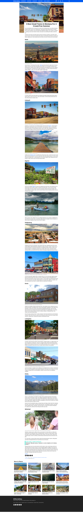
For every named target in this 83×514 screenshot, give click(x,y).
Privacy (20, 502)
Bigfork (34, 186)
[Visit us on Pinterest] (19, 504)
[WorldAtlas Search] (69, 1)
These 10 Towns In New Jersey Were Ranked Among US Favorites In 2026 (62, 482)
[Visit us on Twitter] (17, 504)
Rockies (49, 125)
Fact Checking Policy (30, 502)
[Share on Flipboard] (25, 455)
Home (14, 502)
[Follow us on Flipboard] (14, 504)
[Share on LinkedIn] (32, 455)
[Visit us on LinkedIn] (21, 504)
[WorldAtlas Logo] (17, 1)
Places (33, 458)
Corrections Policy (36, 502)
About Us (25, 502)
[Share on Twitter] (28, 455)
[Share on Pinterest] (30, 455)
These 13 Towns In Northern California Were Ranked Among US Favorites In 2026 (62, 471)
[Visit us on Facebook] (15, 504)
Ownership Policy (41, 502)
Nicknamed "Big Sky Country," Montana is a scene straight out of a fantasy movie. (41, 444)
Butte (41, 65)
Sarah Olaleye (26, 458)
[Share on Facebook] (27, 455)
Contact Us (17, 502)
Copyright (22, 502)
